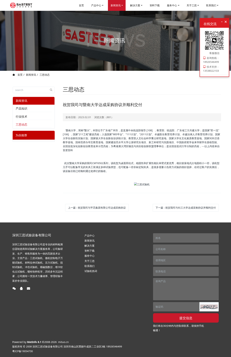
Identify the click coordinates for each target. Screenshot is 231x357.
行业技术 (21, 117)
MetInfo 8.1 (34, 342)
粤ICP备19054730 (22, 351)
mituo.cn (63, 342)
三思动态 (45, 74)
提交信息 (185, 318)
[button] (209, 307)
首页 (81, 5)
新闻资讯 (31, 74)
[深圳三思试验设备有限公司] (21, 5)
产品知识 (21, 108)
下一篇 (186, 207)
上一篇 (97, 207)
